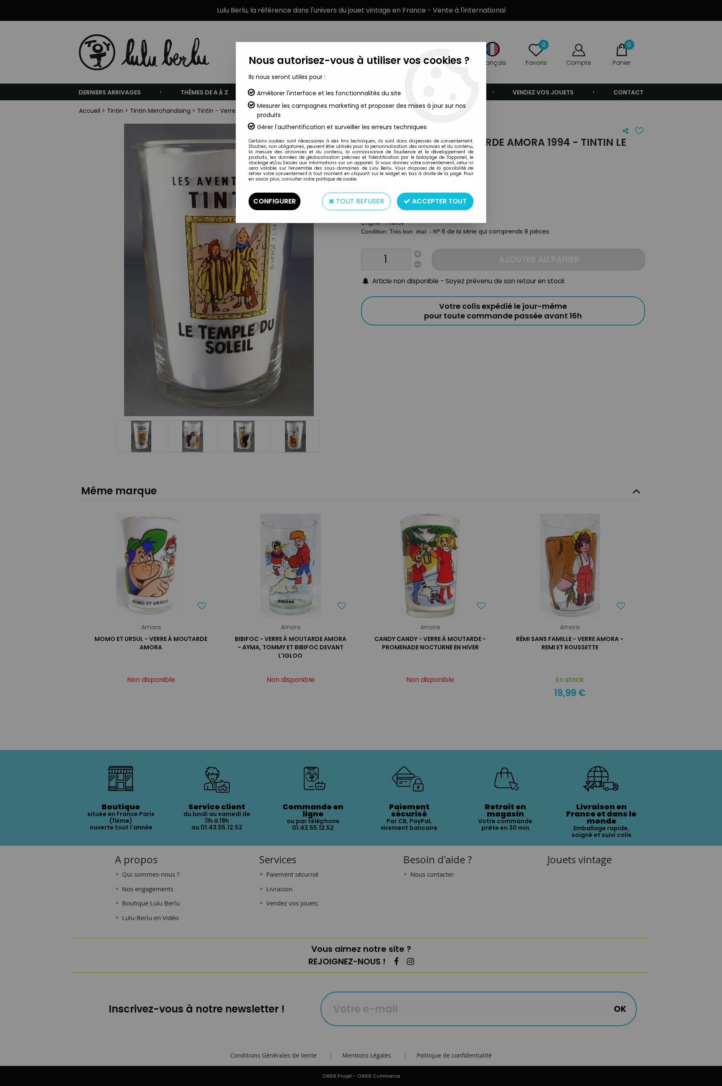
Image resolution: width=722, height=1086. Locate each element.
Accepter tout (438, 201)
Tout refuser (359, 201)
